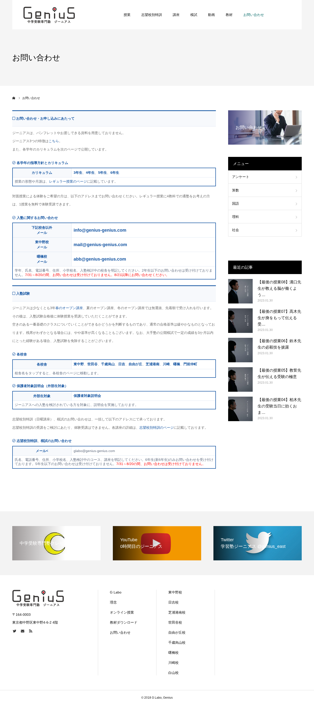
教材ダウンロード (123, 622)
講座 (176, 15)
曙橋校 (173, 653)
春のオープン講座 (69, 308)
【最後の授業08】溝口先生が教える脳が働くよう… (279, 288)
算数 (235, 190)
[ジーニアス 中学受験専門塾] (49, 15)
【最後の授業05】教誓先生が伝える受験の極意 (279, 373)
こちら (54, 141)
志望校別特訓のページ (156, 427)
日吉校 (173, 602)
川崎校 (173, 663)
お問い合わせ (253, 15)
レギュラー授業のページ (68, 181)
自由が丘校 (176, 632)
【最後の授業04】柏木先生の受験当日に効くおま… (279, 406)
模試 (193, 15)
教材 (229, 15)
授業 (127, 15)
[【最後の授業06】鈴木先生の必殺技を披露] (240, 350)
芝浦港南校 (176, 612)
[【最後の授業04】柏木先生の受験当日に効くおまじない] (240, 409)
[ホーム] (14, 98)
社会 (235, 230)
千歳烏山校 (176, 642)
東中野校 (175, 592)
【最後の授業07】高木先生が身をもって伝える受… (279, 317)
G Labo (115, 592)
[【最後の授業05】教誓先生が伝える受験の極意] (240, 379)
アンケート (240, 177)
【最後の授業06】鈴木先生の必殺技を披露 (279, 344)
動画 (211, 15)
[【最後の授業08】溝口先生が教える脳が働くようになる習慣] (240, 291)
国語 (235, 203)
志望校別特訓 (151, 15)
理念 (113, 602)
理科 (235, 217)
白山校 (173, 673)
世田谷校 (175, 622)
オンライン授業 (122, 612)
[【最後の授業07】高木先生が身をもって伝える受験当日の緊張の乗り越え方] (240, 320)
